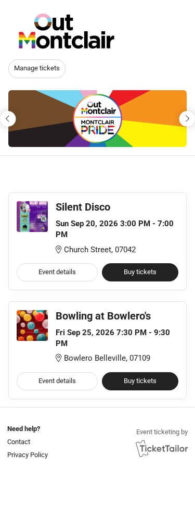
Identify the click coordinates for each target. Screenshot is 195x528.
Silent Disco (83, 207)
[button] (26, 441)
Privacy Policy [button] (27, 455)
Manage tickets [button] (37, 68)
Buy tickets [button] (140, 272)
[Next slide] (186, 119)
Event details (57, 272)
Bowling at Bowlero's (103, 316)
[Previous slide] (8, 119)
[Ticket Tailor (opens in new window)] (162, 448)
